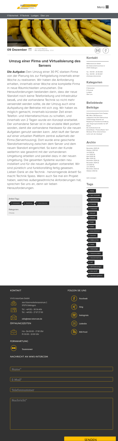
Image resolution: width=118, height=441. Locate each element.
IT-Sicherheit (12, 15)
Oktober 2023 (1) (91, 171)
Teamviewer (27, 348)
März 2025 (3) (90, 158)
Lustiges (35, 15)
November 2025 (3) (92, 148)
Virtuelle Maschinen (42, 203)
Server (92, 226)
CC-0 (51, 50)
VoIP (91, 262)
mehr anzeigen (91, 178)
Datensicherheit (94, 199)
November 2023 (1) (92, 169)
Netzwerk (92, 217)
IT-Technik (24, 15)
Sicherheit (93, 235)
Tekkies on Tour (94, 240)
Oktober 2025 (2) (92, 150)
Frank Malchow (42, 49)
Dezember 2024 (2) (92, 160)
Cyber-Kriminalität (95, 195)
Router (92, 222)
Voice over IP (93, 271)
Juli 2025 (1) (90, 152)
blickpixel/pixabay (43, 50)
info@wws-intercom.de (93, 76)
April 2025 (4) (90, 156)
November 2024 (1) (92, 163)
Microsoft (92, 213)
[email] (98, 50)
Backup (92, 191)
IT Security (93, 204)
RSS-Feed (83, 331)
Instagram (83, 314)
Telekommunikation (95, 253)
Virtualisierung (29, 203)
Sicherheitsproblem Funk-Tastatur (97, 113)
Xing (81, 306)
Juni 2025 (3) (90, 154)
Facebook (83, 298)
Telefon (92, 244)
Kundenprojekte (16, 203)
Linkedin (83, 323)
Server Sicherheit (95, 231)
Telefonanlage (94, 249)
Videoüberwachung (95, 258)
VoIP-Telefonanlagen (95, 266)
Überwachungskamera (96, 275)
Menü (101, 7)
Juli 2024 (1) (90, 165)
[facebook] (106, 50)
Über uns (45, 15)
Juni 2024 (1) (90, 167)
